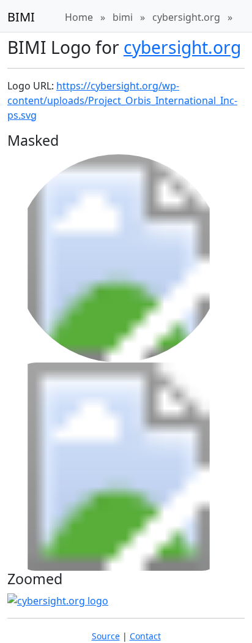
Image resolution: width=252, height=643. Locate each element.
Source (106, 636)
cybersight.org (186, 17)
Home (79, 17)
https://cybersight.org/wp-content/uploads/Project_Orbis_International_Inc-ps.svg (122, 100)
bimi (123, 17)
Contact (145, 636)
